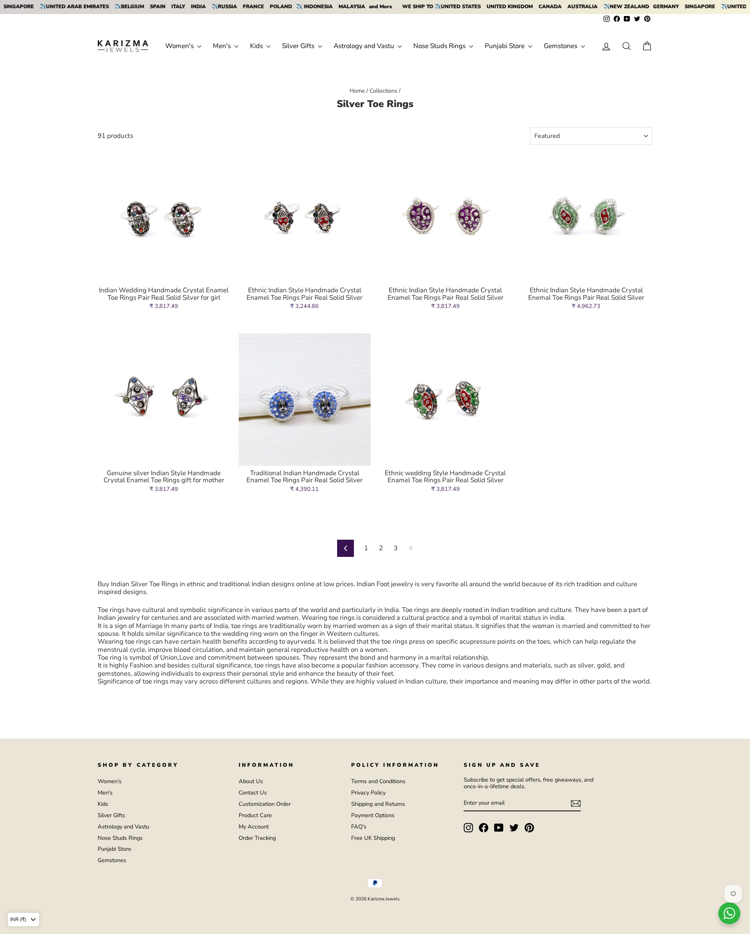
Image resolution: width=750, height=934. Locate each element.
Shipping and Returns (378, 804)
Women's (180, 45)
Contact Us (253, 792)
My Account (254, 826)
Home (357, 91)
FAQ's (358, 826)
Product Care (255, 815)
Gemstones (561, 45)
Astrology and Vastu (365, 45)
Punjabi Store (505, 45)
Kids (257, 45)
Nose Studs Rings (440, 45)
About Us (251, 781)
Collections (383, 91)
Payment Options (373, 815)
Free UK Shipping (373, 838)
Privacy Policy (368, 792)
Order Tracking (257, 838)
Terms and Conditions (378, 781)
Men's (222, 45)
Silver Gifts (299, 45)
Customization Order (265, 804)
